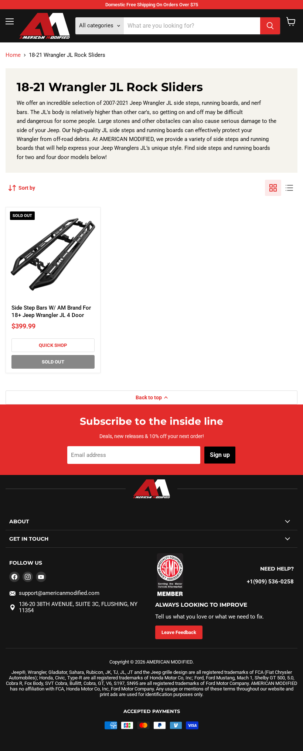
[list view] (289, 188)
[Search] (270, 25)
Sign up (220, 454)
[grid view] (273, 188)
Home (13, 55)
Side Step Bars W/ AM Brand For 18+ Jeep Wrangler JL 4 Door (51, 311)
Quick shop (53, 345)
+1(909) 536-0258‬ (270, 581)
